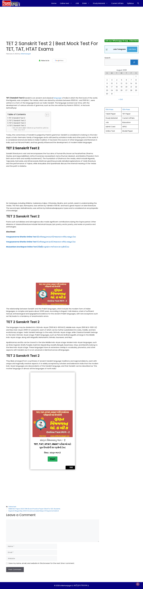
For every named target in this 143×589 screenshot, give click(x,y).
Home (53, 3)
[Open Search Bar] (138, 3)
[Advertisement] (50, 23)
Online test (64, 3)
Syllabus (130, 3)
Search (107, 58)
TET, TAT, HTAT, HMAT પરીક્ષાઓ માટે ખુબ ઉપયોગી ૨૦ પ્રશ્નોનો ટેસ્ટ (30, 128)
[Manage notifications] (138, 584)
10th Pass (109, 109)
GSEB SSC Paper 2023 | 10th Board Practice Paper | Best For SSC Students (34, 509)
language (58, 98)
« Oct (121, 99)
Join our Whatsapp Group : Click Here (121, 41)
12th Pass (126, 109)
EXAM (84, 3)
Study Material (99, 3)
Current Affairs (117, 3)
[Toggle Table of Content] (45, 115)
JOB (77, 3)
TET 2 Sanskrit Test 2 (17, 118)
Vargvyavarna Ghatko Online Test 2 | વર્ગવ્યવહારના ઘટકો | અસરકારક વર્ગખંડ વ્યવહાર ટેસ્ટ (41, 237)
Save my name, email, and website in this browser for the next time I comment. (41, 563)
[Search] (134, 62)
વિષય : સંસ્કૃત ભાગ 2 (20, 130)
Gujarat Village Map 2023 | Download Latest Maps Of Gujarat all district (33, 511)
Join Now (132, 49)
